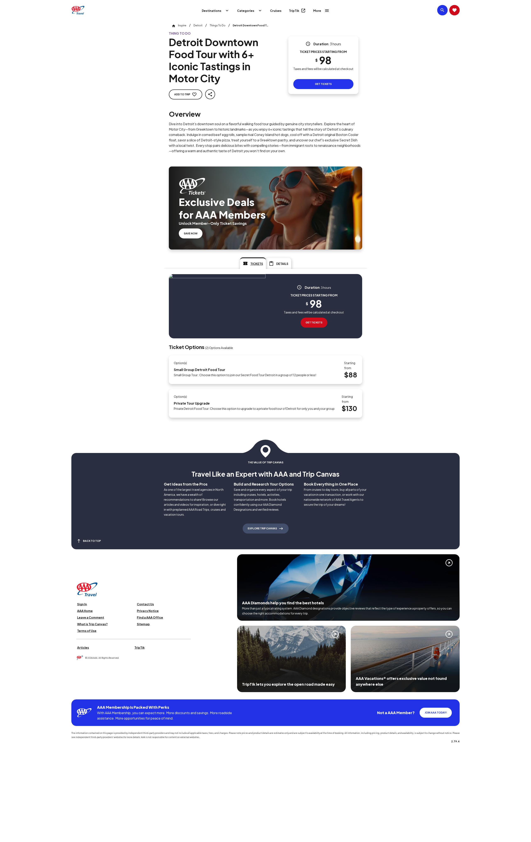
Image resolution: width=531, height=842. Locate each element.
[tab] (253, 263)
